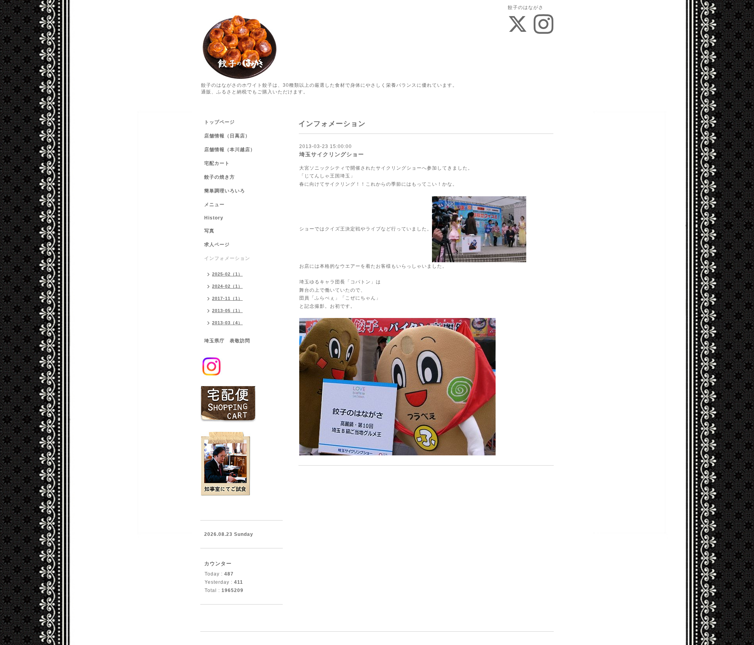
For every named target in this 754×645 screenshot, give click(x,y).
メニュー (214, 204)
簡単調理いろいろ (224, 191)
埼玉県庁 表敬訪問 (227, 341)
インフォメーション (227, 258)
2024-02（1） (227, 286)
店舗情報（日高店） (227, 136)
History (213, 218)
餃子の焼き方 (219, 177)
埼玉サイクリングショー (331, 154)
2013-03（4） (227, 322)
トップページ (219, 122)
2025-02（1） (227, 274)
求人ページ (217, 244)
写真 (209, 231)
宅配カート (217, 163)
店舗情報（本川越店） (229, 149)
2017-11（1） (227, 298)
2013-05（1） (227, 310)
